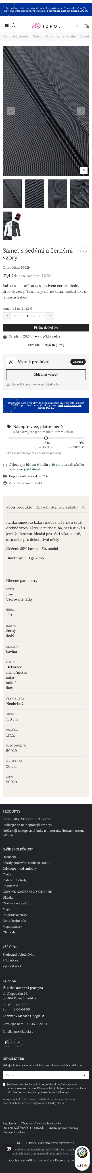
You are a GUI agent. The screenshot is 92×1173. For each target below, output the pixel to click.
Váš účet (10, 947)
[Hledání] (13, 25)
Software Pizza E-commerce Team (58, 1160)
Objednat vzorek (46, 374)
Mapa (6, 909)
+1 (50, 316)
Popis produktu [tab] (19, 507)
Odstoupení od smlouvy (20, 868)
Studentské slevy (15, 915)
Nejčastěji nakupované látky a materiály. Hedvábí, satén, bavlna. (43, 833)
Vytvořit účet (12, 966)
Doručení (9, 857)
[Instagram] (7, 1042)
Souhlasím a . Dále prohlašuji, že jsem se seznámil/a (46, 1088)
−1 (7, 316)
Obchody (9, 932)
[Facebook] (18, 1042)
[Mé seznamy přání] (78, 25)
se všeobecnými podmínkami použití (43, 1084)
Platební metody (14, 880)
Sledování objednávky (18, 955)
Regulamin (10, 886)
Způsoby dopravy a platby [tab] (57, 507)
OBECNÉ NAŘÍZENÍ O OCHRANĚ (27, 892)
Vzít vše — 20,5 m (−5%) (46, 345)
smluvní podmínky (44, 1153)
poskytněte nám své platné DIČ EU (67, 10)
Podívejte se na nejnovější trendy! (27, 825)
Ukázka (8, 897)
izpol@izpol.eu (23, 1031)
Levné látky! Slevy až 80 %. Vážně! (27, 819)
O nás (7, 874)
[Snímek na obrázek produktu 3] (57, 193)
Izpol (10, 735)
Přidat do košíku (46, 327)
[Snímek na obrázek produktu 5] (12, 226)
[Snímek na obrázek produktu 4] (79, 193)
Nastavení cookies (14, 1132)
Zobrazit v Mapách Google (22, 1016)
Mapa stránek (12, 926)
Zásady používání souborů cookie (26, 863)
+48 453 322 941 (36, 1024)
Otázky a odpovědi (16, 903)
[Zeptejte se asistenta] (9, 1149)
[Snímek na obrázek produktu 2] (34, 193)
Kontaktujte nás (14, 921)
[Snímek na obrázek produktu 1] (12, 193)
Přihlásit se (10, 960)
